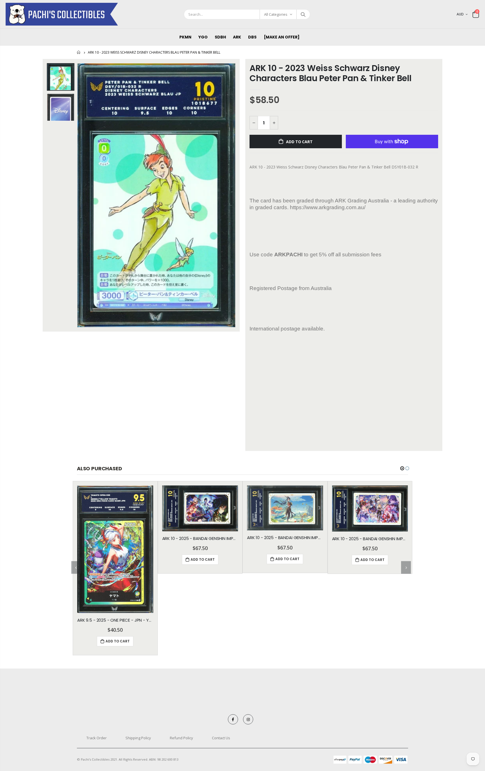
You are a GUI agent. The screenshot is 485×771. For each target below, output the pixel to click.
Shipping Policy (138, 737)
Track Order (96, 737)
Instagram (248, 719)
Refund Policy (181, 737)
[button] (402, 468)
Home (79, 52)
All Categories (275, 14)
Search (303, 14)
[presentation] (76, 567)
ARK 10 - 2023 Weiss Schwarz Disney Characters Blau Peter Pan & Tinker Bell (330, 73)
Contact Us (221, 737)
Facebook (233, 719)
